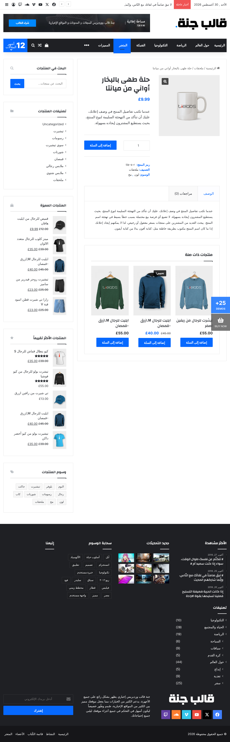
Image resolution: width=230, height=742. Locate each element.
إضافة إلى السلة (100, 145)
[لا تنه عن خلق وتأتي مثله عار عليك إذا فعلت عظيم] (161, 557)
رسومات (58, 138)
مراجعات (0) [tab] (183, 193)
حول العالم (202, 45)
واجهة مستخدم (78, 595)
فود (66, 580)
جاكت (21, 486)
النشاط (50, 734)
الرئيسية (219, 45)
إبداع (218, 669)
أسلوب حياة (93, 557)
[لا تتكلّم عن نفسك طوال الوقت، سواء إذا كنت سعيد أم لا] (144, 557)
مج (130, 174)
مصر (106, 595)
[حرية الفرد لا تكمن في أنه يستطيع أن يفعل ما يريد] (161, 579)
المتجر (123, 45)
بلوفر (49, 486)
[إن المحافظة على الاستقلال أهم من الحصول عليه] (126, 579)
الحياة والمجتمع (214, 627)
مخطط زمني (76, 587)
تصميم (89, 564)
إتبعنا (50, 543)
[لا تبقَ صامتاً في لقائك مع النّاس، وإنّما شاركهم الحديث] (126, 557)
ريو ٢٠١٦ (104, 580)
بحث (17, 83)
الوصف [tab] (208, 193)
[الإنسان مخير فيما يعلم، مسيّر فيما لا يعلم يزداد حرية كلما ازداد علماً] (126, 568)
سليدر (77, 580)
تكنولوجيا (104, 572)
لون (136, 174)
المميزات (104, 45)
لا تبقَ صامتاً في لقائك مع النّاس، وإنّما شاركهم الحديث (138, 4)
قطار (92, 587)
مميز (95, 595)
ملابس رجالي (55, 166)
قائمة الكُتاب (35, 734)
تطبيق (75, 564)
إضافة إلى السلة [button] (196, 342)
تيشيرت (58, 131)
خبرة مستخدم (85, 572)
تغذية (217, 676)
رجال (61, 494)
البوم (61, 486)
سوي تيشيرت (55, 145)
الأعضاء (19, 734)
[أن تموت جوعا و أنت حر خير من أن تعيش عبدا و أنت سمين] (144, 579)
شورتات (58, 152)
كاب (18, 494)
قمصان (59, 159)
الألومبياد (75, 557)
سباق (90, 580)
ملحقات (198, 68)
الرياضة (181, 45)
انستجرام (104, 564)
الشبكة (140, 45)
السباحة (215, 641)
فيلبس (105, 587)
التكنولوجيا (161, 45)
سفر (218, 683)
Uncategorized (53, 124)
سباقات (216, 648)
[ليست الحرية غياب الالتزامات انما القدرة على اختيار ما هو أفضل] (144, 568)
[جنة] (202, 24)
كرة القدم (214, 655)
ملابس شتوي (55, 173)
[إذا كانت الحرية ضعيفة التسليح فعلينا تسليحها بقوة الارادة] (161, 568)
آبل (107, 557)
